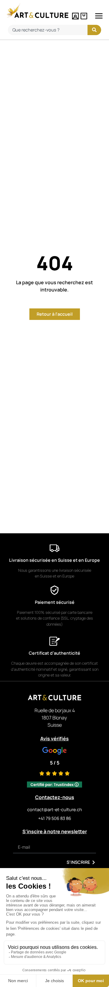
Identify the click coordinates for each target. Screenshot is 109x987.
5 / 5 (54, 762)
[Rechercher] (94, 30)
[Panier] (84, 16)
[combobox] (48, 30)
